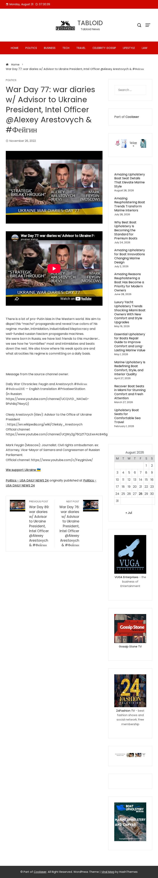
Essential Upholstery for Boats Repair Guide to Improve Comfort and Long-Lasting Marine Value (129, 342)
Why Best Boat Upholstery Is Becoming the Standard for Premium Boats (125, 230)
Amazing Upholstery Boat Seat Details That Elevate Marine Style (129, 180)
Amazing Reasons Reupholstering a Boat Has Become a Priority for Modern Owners (129, 282)
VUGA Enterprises (126, 577)
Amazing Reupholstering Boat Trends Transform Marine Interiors (129, 204)
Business (49, 48)
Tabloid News (90, 29)
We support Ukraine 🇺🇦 (23, 470)
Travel (81, 48)
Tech (65, 48)
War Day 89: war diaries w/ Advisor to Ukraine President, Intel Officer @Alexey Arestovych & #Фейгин (39, 524)
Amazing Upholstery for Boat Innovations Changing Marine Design (129, 256)
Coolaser (132, 117)
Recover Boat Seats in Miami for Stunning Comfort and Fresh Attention (129, 392)
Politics (31, 48)
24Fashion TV (125, 711)
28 (140, 494)
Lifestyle (129, 48)
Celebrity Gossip (104, 48)
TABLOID (90, 23)
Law (144, 48)
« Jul (129, 512)
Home (14, 48)
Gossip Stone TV (130, 646)
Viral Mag (107, 872)
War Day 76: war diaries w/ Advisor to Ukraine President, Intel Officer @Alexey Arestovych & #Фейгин (69, 524)
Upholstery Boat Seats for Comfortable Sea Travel (127, 416)
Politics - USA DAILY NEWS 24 (27, 480)
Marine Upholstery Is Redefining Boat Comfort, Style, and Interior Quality (129, 368)
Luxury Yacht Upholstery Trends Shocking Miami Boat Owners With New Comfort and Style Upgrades (129, 312)
